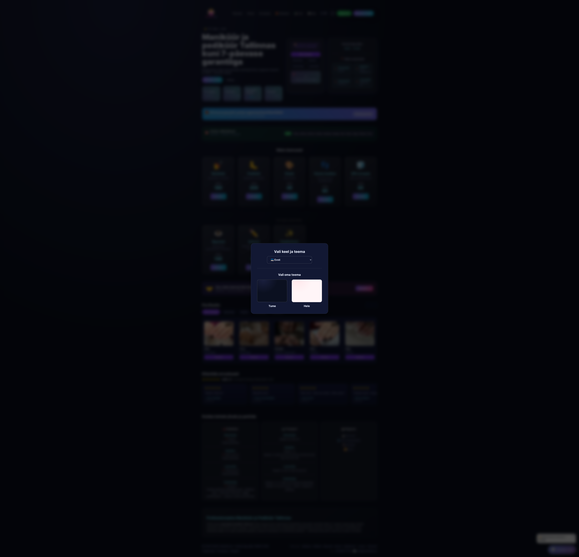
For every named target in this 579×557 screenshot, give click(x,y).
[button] (272, 294)
